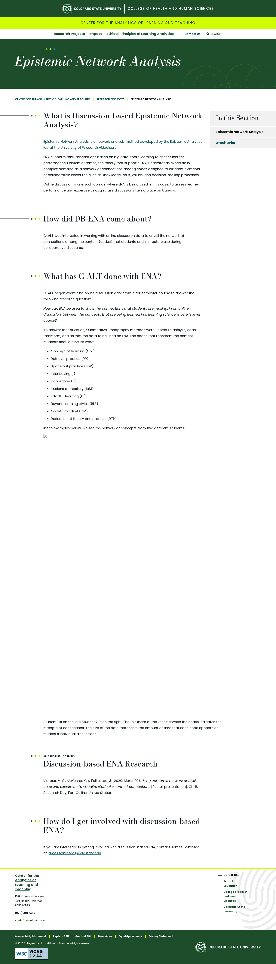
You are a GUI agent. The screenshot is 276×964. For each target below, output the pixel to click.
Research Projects (69, 34)
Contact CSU (83, 936)
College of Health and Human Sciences (170, 9)
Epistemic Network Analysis (239, 131)
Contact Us (192, 34)
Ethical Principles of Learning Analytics (140, 34)
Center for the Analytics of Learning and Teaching (138, 23)
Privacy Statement (161, 936)
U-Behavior (225, 142)
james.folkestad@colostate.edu (74, 853)
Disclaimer (105, 936)
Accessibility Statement (30, 936)
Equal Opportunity (130, 936)
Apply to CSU (61, 936)
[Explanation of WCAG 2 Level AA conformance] (94, 953)
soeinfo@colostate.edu (31, 920)
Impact (95, 34)
